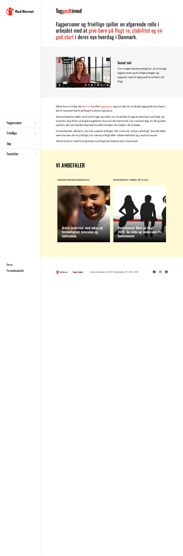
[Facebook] (154, 272)
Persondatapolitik (15, 270)
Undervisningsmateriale (73, 180)
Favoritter (20, 153)
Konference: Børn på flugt (131, 180)
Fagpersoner (14, 122)
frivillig (90, 106)
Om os (9, 264)
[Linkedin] (166, 272)
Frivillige (12, 132)
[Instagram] (160, 272)
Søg (9, 143)
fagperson (106, 106)
